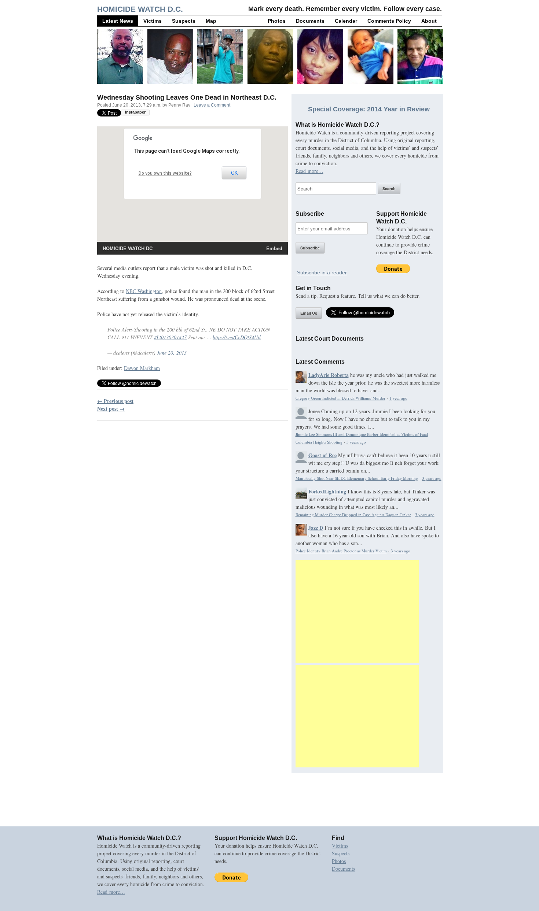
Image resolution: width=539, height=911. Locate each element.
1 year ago (398, 398)
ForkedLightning (327, 491)
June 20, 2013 (172, 352)
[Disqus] (192, 519)
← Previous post (115, 401)
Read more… (309, 170)
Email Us (308, 313)
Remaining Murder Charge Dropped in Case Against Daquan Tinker (353, 514)
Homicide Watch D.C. (140, 9)
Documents (310, 21)
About (429, 21)
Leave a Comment (212, 105)
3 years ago (356, 442)
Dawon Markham (142, 367)
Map (211, 21)
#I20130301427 (170, 337)
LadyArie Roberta (328, 375)
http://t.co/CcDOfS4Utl (237, 337)
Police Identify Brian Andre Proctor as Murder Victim (341, 550)
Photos (277, 21)
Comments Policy (389, 21)
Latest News (117, 21)
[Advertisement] (357, 611)
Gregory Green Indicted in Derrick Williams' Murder (340, 398)
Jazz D (315, 528)
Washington (144, 291)
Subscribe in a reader (322, 272)
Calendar (346, 21)
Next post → (111, 408)
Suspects (183, 21)
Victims (152, 21)
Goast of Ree (322, 455)
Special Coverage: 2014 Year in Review (369, 109)
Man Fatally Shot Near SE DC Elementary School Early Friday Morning (357, 478)
